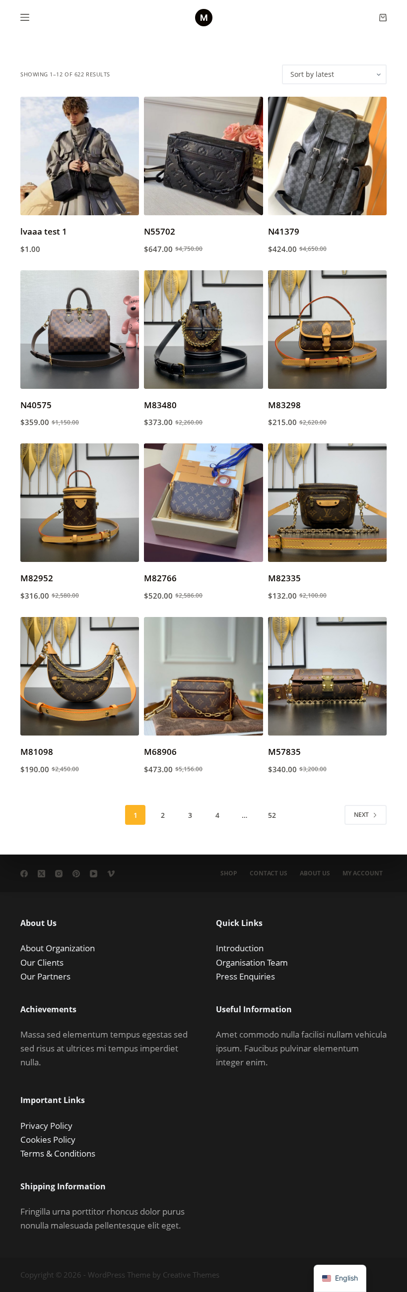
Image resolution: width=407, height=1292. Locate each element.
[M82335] (327, 502)
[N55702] (203, 156)
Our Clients (42, 962)
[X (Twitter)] (41, 873)
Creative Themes (191, 1275)
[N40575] (79, 329)
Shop (228, 873)
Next (361, 814)
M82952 (36, 578)
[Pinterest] (76, 873)
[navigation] (340, 1278)
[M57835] (327, 676)
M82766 (160, 578)
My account (362, 873)
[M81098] (79, 676)
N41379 (283, 231)
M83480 (160, 405)
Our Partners (45, 976)
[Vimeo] (111, 873)
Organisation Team (252, 962)
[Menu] (24, 17)
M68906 (160, 751)
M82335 (284, 578)
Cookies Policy (47, 1139)
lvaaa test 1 (43, 231)
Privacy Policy (46, 1125)
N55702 (159, 231)
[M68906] (203, 676)
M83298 (284, 405)
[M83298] (327, 329)
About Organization (57, 948)
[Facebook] (24, 873)
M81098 (36, 751)
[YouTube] (93, 873)
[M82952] (79, 502)
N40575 (36, 405)
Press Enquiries (245, 976)
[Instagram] (59, 873)
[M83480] (203, 329)
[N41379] (327, 156)
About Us (315, 873)
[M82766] (203, 502)
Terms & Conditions (57, 1153)
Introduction (240, 948)
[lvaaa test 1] (79, 156)
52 (272, 815)
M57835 (284, 751)
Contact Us (268, 873)
